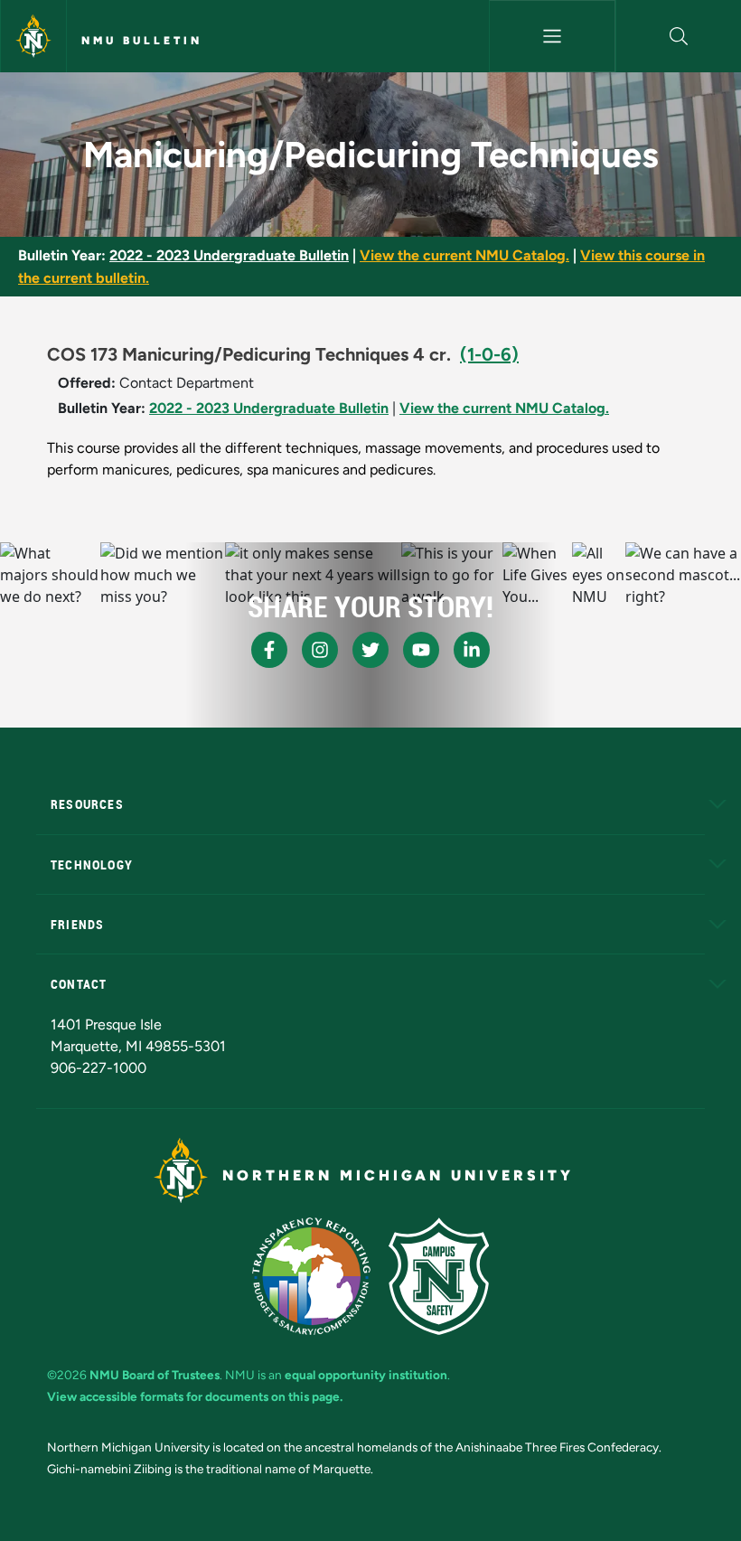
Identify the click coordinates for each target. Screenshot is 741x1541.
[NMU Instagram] (320, 650)
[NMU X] (370, 650)
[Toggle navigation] (551, 36)
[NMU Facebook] (269, 650)
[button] (678, 36)
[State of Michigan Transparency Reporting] (311, 1276)
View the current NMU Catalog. (464, 255)
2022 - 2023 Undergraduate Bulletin (229, 255)
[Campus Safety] (439, 1276)
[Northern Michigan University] (33, 36)
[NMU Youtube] (421, 650)
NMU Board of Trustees (154, 1374)
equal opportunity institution (366, 1374)
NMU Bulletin (141, 40)
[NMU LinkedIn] (472, 650)
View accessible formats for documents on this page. (194, 1396)
